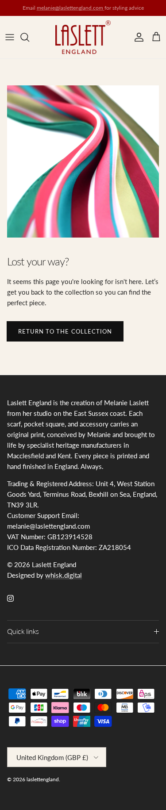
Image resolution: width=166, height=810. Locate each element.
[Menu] (9, 37)
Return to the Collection (65, 331)
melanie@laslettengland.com (70, 7)
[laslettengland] (83, 37)
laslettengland (43, 779)
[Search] (29, 37)
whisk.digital (63, 575)
